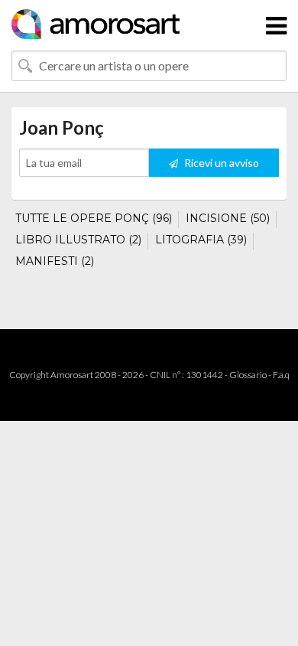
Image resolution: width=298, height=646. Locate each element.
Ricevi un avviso (220, 162)
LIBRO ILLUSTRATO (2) (78, 239)
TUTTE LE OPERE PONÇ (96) (93, 218)
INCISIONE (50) (228, 218)
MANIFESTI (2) (54, 261)
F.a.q (281, 374)
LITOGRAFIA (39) (201, 239)
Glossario (248, 374)
